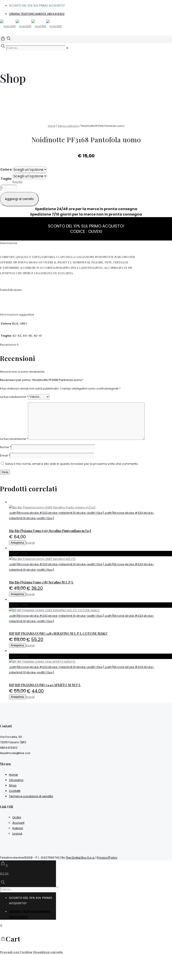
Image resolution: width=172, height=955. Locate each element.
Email (5, 455)
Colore (6, 169)
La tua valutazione (14, 397)
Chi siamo (16, 780)
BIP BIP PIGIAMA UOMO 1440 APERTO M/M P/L (45, 685)
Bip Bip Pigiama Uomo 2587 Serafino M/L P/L (41, 582)
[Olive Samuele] (31, 26)
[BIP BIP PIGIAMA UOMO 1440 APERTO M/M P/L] (90, 661)
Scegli (30, 543)
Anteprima (17, 542)
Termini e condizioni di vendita (31, 796)
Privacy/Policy (107, 857)
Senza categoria (68, 126)
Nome (5, 447)
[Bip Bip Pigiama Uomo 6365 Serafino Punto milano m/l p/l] (90, 507)
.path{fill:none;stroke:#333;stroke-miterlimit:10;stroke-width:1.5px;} (56, 513)
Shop (13, 785)
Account (18, 823)
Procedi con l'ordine (16, 952)
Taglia (6, 178)
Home (51, 126)
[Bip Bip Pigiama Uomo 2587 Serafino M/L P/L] (90, 559)
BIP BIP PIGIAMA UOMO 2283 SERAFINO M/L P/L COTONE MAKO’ (58, 633)
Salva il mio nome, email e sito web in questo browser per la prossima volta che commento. (72, 464)
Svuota (17, 182)
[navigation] (86, 939)
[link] (67, 48)
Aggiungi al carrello (19, 199)
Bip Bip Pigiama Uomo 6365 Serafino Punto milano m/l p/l (50, 531)
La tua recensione (14, 439)
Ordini (16, 817)
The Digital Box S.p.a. (80, 857)
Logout (17, 833)
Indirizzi (17, 828)
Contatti (14, 791)
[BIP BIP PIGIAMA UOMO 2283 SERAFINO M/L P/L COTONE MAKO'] (90, 610)
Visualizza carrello (48, 952)
